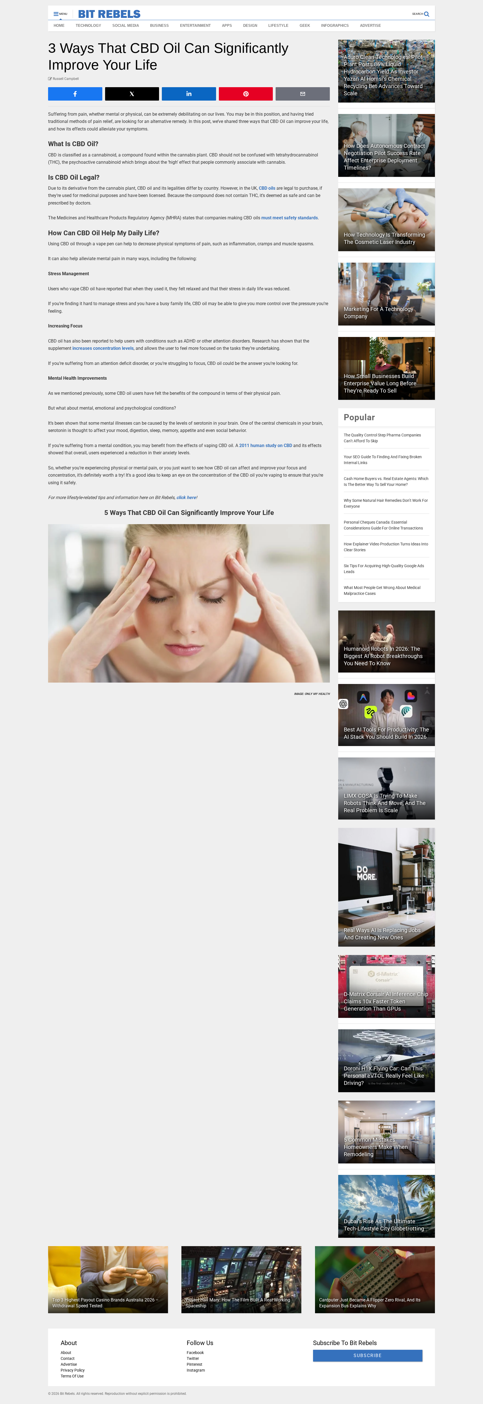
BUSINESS (159, 25)
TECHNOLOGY (88, 25)
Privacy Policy (73, 1370)
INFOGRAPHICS (335, 25)
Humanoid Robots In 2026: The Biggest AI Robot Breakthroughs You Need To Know (383, 656)
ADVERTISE (370, 25)
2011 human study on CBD (265, 445)
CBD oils (267, 188)
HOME (59, 25)
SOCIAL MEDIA (125, 25)
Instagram (196, 1370)
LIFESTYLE (278, 25)
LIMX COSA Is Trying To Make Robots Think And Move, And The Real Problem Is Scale (385, 803)
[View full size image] (189, 603)
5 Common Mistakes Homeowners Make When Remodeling (376, 1147)
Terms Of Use (72, 1376)
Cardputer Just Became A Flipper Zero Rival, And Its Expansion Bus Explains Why (369, 1302)
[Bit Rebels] (107, 15)
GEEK (305, 25)
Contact (68, 1358)
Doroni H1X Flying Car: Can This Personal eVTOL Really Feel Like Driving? (384, 1075)
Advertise (69, 1364)
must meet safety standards (289, 217)
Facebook (195, 1352)
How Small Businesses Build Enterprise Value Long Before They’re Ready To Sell (380, 383)
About (66, 1352)
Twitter (193, 1358)
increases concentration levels (103, 348)
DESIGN (250, 25)
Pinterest (194, 1364)
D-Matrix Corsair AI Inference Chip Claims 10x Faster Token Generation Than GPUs (386, 1001)
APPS (227, 25)
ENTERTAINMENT (195, 25)
